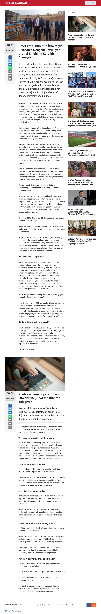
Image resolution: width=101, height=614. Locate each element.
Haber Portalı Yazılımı (14, 611)
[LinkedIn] (10, 64)
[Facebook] (10, 57)
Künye (44, 605)
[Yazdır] (10, 75)
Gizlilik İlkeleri (60, 605)
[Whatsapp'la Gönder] (10, 68)
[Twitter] (10, 60)
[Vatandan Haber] (17, 3)
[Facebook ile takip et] (89, 605)
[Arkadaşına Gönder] (10, 71)
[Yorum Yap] (10, 78)
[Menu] (87, 3)
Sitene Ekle (69, 605)
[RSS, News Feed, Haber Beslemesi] (93, 605)
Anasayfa (36, 605)
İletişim (50, 605)
